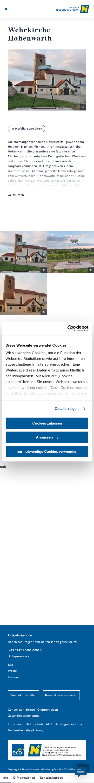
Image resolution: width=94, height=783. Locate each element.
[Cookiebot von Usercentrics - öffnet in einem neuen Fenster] (67, 328)
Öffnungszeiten (24, 777)
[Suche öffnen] (21, 9)
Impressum (16, 724)
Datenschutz (35, 724)
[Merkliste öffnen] (17, 9)
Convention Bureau (21, 709)
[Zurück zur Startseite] (72, 9)
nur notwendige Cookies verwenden (47, 451)
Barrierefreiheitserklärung (26, 730)
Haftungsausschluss (68, 724)
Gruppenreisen (47, 709)
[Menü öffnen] (6, 9)
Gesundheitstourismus (23, 715)
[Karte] (13, 9)
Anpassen (44, 437)
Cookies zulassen (47, 423)
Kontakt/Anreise (51, 777)
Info (5, 777)
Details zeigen (67, 408)
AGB (49, 724)
